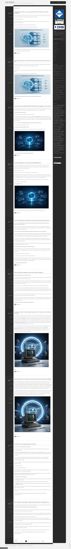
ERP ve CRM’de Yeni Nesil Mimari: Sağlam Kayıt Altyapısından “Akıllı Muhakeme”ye (31, 502)
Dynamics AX (55, 50)
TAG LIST (63, 40)
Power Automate (57, 144)
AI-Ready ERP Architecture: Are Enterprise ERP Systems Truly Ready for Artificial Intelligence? (31, 12)
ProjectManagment (10, 292)
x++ (54, 60)
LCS (62, 125)
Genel (54, 53)
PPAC (64, 147)
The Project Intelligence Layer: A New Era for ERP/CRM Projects (27, 162)
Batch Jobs (61, 109)
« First (16, 541)
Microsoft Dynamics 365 (59, 130)
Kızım (54, 54)
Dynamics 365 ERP (59, 116)
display (63, 111)
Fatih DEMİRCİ (9, 2)
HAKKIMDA (58, 2)
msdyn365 (57, 137)
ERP (12, 30)
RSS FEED (63, 36)
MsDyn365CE (59, 138)
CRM (12, 179)
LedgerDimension (57, 126)
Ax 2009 (57, 105)
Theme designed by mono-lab (21, 545)
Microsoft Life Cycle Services (59, 134)
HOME (53, 2)
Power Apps (56, 142)
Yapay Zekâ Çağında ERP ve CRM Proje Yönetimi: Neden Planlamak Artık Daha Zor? (32, 220)
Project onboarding (57, 148)
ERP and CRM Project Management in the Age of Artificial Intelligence (28, 272)
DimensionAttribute (59, 111)
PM (12, 291)
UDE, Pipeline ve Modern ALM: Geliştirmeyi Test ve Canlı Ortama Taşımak (58, 69)
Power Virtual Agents (59, 146)
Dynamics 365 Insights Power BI (59, 119)
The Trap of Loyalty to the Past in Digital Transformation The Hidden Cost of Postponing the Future (32, 313)
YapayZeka (11, 329)
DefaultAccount (62, 110)
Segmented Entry (60, 149)
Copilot (12, 22)
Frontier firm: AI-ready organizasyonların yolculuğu (25, 444)
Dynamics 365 (11, 23)
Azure (56, 107)
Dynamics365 (62, 112)
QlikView (55, 56)
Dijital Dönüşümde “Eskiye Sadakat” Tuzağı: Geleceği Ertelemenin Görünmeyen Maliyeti (32, 379)
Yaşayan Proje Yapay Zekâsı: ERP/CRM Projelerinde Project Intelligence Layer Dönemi (32, 106)
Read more (18, 53)
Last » (43, 541)
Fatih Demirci (11, 17)
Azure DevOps (58, 108)
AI (12, 21)
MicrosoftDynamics (10, 398)
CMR (12, 28)
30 (38, 541)
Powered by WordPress (30, 545)
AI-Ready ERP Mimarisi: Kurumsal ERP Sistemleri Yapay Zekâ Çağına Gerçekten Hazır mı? (32, 61)
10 (33, 541)
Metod (60, 128)
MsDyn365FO (59, 140)
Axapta (62, 105)
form (60, 125)
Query (62, 148)
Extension (57, 125)
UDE (55, 151)
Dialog (55, 111)
